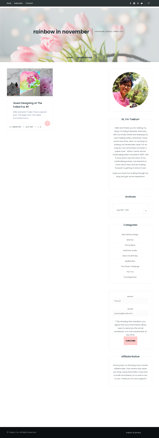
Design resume (84, 57)
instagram (134, 3)
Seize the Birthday (130, 256)
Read (9, 3)
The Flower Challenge (130, 266)
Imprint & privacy (133, 432)
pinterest (137, 3)
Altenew (130, 240)
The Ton (130, 272)
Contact (29, 3)
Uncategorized (130, 277)
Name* (130, 296)
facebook (130, 3)
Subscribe (18, 3)
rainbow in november (61, 31)
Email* (130, 309)
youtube (141, 3)
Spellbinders (130, 261)
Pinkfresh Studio (130, 250)
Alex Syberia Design (130, 234)
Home (70, 57)
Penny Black (130, 245)
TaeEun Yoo (15, 127)
